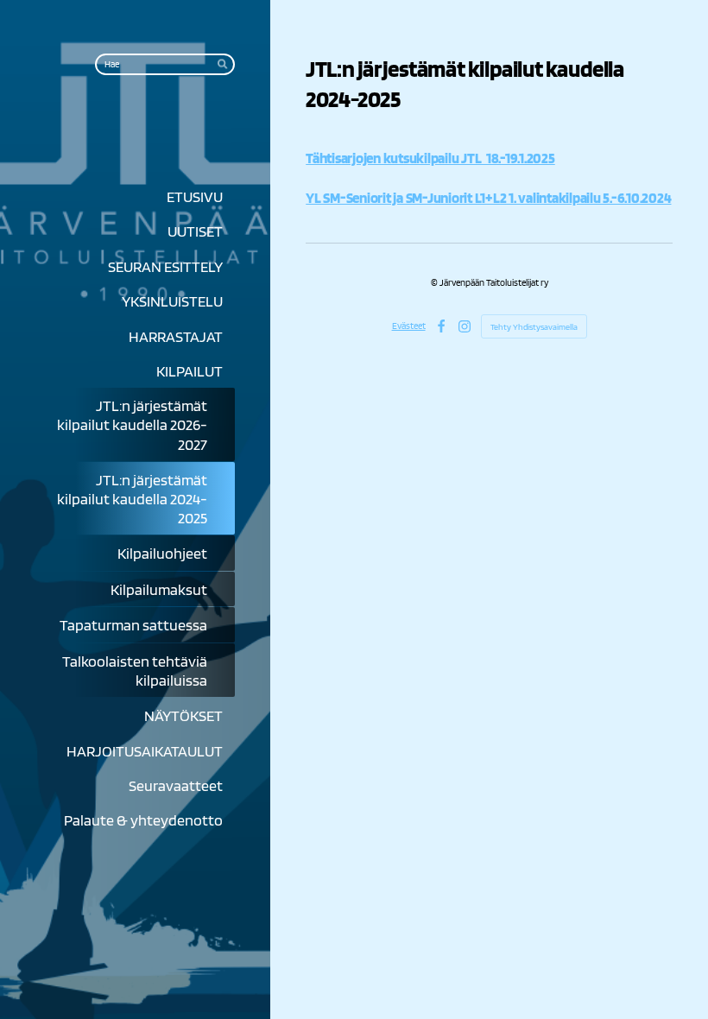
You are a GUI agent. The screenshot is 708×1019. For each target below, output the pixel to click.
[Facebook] (441, 326)
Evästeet (409, 326)
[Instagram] (464, 326)
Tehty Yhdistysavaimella (534, 326)
